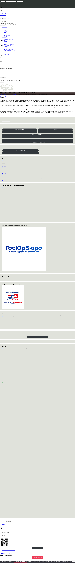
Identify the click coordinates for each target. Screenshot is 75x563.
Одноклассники (7, 54)
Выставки (4, 37)
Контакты (5, 36)
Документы (6, 46)
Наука (5, 32)
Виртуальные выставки (8, 38)
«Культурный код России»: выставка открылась (12, 171)
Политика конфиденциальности (21, 562)
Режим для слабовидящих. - (8, 1)
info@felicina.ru (3, 15)
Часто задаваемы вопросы (37, 134)
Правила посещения (19, 129)
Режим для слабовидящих (38, 557)
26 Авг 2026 (4, 180)
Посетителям (4, 27)
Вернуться (2, 82)
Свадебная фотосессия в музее (20, 150)
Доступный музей (7, 35)
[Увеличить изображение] (71, 343)
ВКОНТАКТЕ (6, 52)
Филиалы (5, 30)
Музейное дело (7, 33)
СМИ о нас (6, 42)
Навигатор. (20, 1)
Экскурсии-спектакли (8, 43)
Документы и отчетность (6, 45)
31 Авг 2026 (4, 166)
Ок (14, 562)
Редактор (4, 95)
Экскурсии (55, 129)
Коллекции (6, 34)
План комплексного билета (37, 139)
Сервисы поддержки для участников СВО (37, 142)
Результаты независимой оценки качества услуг (37, 336)
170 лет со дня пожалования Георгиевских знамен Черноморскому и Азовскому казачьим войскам (23, 178)
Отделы (5, 31)
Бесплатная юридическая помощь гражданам (20, 153)
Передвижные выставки (8, 39)
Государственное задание (8, 47)
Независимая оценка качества (9, 50)
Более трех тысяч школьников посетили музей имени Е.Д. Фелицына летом (18, 165)
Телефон (2, 64)
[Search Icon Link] (2, 55)
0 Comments (2, 96)
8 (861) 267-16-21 (3, 13)
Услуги (5, 28)
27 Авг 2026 (4, 173)
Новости (3, 40)
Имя (1, 61)
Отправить (3, 77)
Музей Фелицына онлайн (7, 51)
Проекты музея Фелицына (9, 44)
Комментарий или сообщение (6, 68)
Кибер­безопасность (7, 48)
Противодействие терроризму (9, 49)
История (5, 29)
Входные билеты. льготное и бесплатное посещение (37, 137)
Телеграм (5, 53)
